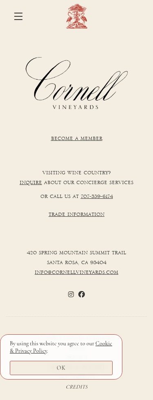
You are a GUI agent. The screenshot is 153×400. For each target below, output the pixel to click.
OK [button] (61, 367)
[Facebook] (81, 294)
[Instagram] (71, 294)
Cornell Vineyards (76, 16)
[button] (20, 16)
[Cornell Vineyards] (76, 83)
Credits (76, 387)
